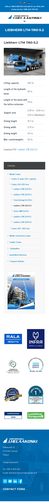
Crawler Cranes (15, 242)
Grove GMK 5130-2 (21, 211)
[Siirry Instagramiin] (5, 481)
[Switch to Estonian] (29, 3)
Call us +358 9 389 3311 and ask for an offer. (23, 6)
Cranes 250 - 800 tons (21, 228)
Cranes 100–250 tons (20, 184)
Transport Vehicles (17, 261)
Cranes (11, 165)
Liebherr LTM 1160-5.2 (27, 149)
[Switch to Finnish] (19, 3)
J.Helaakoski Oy (24, 18)
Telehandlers (15, 248)
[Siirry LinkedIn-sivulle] (15, 481)
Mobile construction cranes (20, 235)
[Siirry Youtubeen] (10, 481)
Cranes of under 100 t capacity (24, 178)
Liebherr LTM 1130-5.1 (22, 216)
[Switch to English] (24, 3)
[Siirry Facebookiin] (20, 481)
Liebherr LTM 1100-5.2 (23, 222)
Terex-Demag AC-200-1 (23, 199)
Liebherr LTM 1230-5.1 (23, 188)
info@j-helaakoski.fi (10, 462)
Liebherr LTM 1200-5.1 (23, 194)
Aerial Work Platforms (18, 254)
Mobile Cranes (15, 174)
